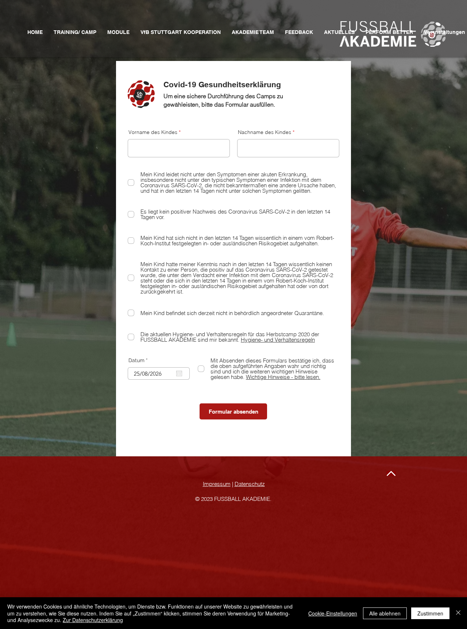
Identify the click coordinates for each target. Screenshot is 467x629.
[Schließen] (458, 613)
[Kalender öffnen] (179, 373)
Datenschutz (250, 483)
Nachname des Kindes (264, 132)
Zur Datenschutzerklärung (93, 620)
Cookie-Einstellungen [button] (332, 613)
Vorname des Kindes (152, 132)
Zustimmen (430, 613)
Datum (139, 360)
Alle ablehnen (385, 613)
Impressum (217, 483)
